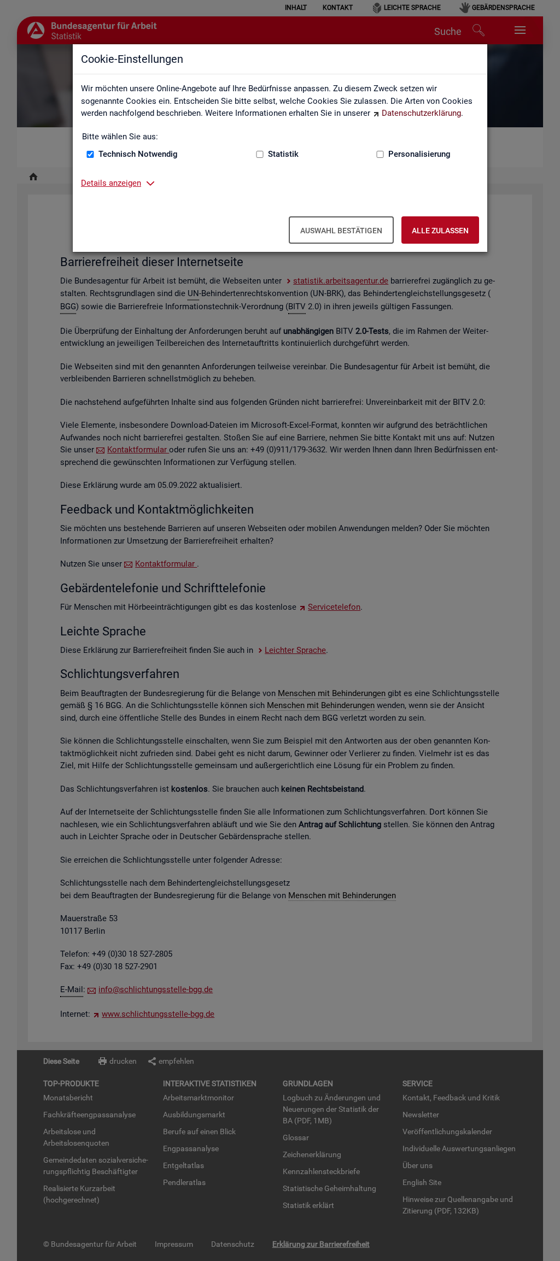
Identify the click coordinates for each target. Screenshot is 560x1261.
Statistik (283, 154)
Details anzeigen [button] (111, 183)
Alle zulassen (440, 230)
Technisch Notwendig (138, 154)
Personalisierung (419, 154)
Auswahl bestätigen (341, 230)
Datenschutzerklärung (421, 113)
